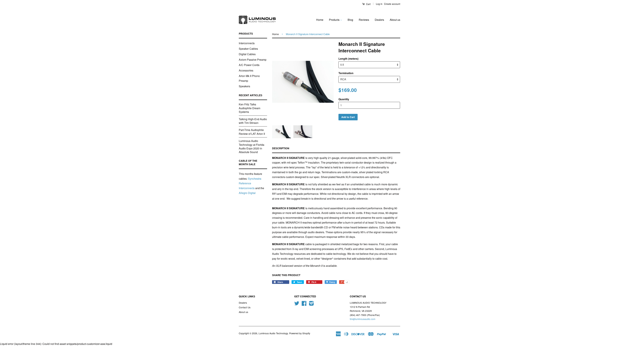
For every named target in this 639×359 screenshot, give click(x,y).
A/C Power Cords (249, 65)
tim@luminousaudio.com (362, 319)
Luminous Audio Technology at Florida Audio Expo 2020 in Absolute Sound (251, 146)
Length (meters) (348, 58)
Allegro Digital (247, 193)
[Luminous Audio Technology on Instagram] (311, 304)
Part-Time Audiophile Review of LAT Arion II (252, 131)
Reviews (364, 20)
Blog (350, 20)
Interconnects (247, 43)
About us (395, 20)
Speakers (244, 86)
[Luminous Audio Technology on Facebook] (304, 304)
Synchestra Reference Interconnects (250, 183)
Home (319, 20)
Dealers (379, 20)
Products (334, 20)
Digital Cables (247, 54)
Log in (379, 3)
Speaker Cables (248, 49)
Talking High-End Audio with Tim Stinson (253, 121)
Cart (368, 4)
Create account (392, 3)
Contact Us (244, 307)
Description (280, 148)
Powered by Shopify (299, 333)
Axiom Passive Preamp (252, 59)
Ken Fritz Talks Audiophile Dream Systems (249, 108)
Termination (345, 73)
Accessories (246, 70)
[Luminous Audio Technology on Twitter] (296, 304)
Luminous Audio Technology (273, 333)
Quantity (343, 99)
